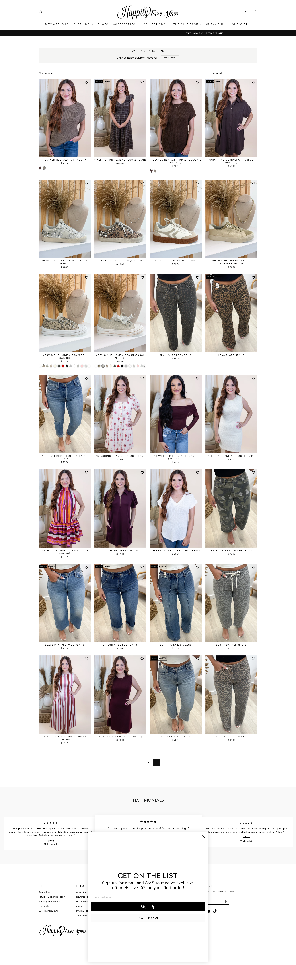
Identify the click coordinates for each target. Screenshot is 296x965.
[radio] (40, 168)
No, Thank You (148, 917)
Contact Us (44, 892)
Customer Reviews (48, 911)
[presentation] (89, 366)
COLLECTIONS (154, 24)
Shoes (103, 24)
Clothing (82, 24)
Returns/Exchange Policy (52, 897)
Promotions (82, 901)
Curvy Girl (215, 24)
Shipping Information (49, 901)
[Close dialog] (204, 837)
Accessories (124, 24)
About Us (81, 892)
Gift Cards (44, 906)
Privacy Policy (83, 911)
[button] (87, 83)
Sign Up (148, 906)
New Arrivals (57, 24)
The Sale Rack (186, 24)
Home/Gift (239, 24)
